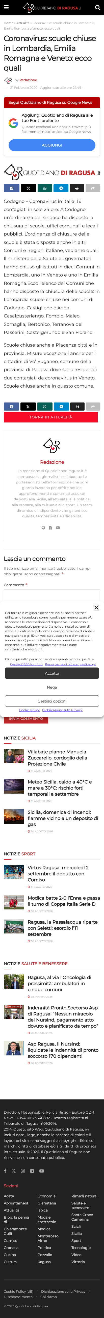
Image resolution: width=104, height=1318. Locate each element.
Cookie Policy (29, 710)
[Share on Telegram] (61, 188)
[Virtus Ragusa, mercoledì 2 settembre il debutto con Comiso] (14, 872)
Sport (76, 1240)
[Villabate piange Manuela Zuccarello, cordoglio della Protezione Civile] (14, 756)
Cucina (10, 1254)
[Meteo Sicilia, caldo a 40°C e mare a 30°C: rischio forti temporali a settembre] (14, 786)
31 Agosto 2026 (41, 771)
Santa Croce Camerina (82, 1217)
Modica (44, 1229)
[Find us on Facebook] (5, 1171)
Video (76, 1254)
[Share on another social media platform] (93, 188)
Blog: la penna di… (16, 1219)
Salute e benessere (80, 1205)
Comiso (10, 1240)
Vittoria (78, 1262)
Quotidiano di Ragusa (31, 1306)
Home (8, 23)
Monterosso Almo (48, 1238)
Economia (47, 1196)
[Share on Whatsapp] (45, 188)
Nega (52, 687)
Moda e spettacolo (47, 1219)
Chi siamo (48, 1297)
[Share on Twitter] (28, 188)
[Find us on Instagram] (23, 1171)
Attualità (23, 23)
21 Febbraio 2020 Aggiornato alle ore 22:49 (46, 88)
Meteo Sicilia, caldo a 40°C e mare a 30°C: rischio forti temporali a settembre (60, 788)
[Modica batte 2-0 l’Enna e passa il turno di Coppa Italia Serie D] (14, 902)
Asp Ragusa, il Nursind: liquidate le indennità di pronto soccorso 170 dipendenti (63, 1050)
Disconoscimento (18, 1297)
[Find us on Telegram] (32, 1171)
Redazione (28, 80)
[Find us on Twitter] (13, 1171)
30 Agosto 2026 (41, 831)
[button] (96, 607)
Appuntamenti (17, 1203)
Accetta (52, 673)
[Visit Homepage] (52, 8)
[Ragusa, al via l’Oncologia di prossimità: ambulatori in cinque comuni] (14, 981)
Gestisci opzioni (52, 701)
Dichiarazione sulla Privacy (62, 710)
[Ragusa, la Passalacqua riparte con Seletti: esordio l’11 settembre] (14, 926)
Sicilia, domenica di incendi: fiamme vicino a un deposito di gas (63, 818)
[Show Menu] (6, 7)
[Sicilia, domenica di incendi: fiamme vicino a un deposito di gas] (14, 816)
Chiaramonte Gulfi (15, 1231)
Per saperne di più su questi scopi (70, 664)
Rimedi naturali (84, 1196)
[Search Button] (97, 7)
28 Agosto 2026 (41, 996)
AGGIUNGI (52, 145)
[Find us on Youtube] (41, 1171)
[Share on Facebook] (11, 188)
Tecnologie (81, 1247)
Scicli (76, 1226)
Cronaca (11, 1247)
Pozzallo (45, 1254)
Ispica (43, 1210)
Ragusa (44, 1262)
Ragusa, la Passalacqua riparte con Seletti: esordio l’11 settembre (63, 928)
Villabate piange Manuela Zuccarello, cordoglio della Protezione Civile (57, 758)
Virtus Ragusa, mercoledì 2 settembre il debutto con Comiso (58, 874)
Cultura (10, 1262)
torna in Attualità (51, 417)
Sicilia (76, 1233)
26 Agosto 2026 (41, 1033)
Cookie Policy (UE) (18, 1291)
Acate (9, 1196)
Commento (16, 584)
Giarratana (47, 1203)
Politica (44, 1247)
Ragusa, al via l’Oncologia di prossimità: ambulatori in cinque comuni (59, 983)
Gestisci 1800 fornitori (26, 664)
